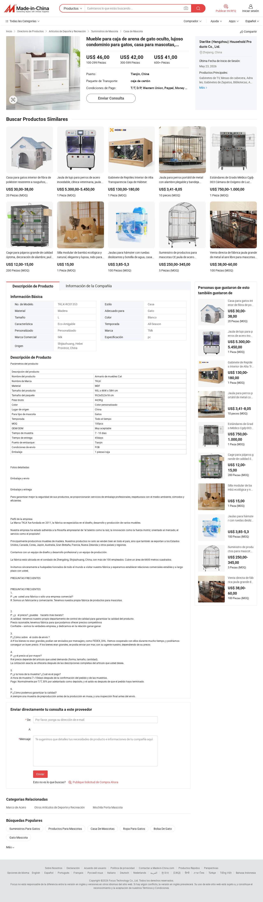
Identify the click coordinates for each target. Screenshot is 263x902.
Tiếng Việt (226, 872)
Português (63, 872)
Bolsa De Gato (163, 829)
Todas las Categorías (23, 21)
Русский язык (95, 872)
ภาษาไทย (199, 872)
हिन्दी (187, 872)
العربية (153, 872)
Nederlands (139, 872)
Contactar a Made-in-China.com (156, 868)
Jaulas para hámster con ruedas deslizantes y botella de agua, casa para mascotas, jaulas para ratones (240, 518)
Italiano (111, 872)
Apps (232, 21)
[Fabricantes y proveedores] (26, 8)
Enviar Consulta (111, 98)
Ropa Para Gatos (134, 829)
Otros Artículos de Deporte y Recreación (59, 807)
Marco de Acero (16, 807)
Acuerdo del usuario (95, 868)
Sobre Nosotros (53, 868)
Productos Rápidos (189, 868)
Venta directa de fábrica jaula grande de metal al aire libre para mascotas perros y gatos (241, 580)
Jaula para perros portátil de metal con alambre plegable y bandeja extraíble (240, 395)
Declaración (73, 868)
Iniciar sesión (250, 11)
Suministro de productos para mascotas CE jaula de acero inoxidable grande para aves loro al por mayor (241, 549)
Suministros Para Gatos (24, 829)
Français (78, 872)
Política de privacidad (123, 868)
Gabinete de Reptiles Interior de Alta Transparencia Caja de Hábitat (240, 364)
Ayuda (215, 21)
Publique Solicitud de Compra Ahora (93, 782)
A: (30, 729)
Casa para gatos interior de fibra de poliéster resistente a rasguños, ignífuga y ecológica (240, 303)
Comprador (191, 21)
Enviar (40, 774)
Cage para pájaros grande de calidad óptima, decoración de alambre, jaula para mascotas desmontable (241, 457)
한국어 (165, 872)
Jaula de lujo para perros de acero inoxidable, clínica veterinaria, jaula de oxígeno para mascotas (240, 334)
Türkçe (212, 872)
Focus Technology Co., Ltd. (123, 880)
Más (202, 87)
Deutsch (124, 872)
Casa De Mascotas (102, 829)
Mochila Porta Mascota (108, 807)
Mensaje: (24, 739)
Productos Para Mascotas (65, 829)
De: (28, 720)
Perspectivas (211, 868)
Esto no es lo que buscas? (49, 782)
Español (48, 872)
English (36, 872)
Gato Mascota (18, 837)
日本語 (177, 872)
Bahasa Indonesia (246, 872)
